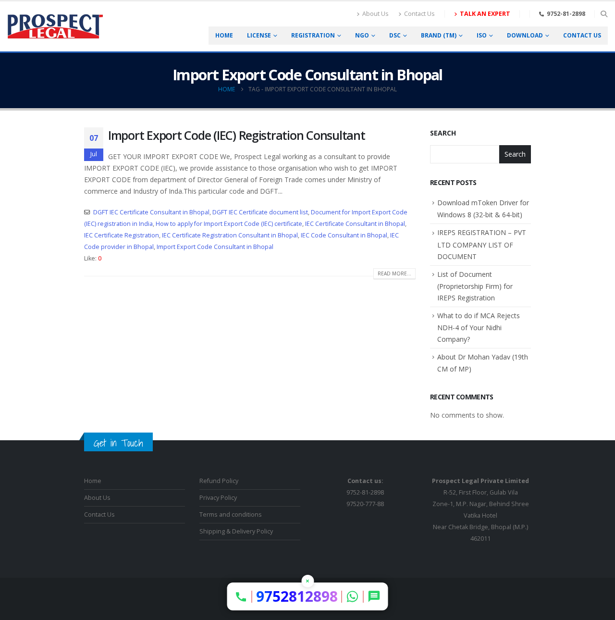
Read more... (394, 273)
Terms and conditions (230, 514)
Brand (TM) (438, 35)
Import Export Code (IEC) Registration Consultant (236, 135)
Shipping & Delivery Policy (236, 531)
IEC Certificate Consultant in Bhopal (355, 224)
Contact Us (419, 14)
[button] (604, 14)
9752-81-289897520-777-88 (365, 492)
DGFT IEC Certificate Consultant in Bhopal (151, 212)
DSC (395, 35)
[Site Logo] (55, 26)
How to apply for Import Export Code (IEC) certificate (229, 224)
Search (443, 132)
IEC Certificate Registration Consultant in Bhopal (230, 235)
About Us (375, 14)
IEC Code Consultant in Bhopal (344, 235)
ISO (482, 35)
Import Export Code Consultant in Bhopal (215, 247)
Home (224, 35)
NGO (362, 35)
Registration (313, 35)
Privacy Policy (218, 498)
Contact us (582, 35)
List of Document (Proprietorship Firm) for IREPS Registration (475, 286)
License (259, 35)
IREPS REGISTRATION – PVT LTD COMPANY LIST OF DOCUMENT (481, 244)
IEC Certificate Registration (121, 235)
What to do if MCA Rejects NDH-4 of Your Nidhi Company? (478, 327)
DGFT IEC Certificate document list (260, 212)
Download (525, 35)
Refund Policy (218, 481)
